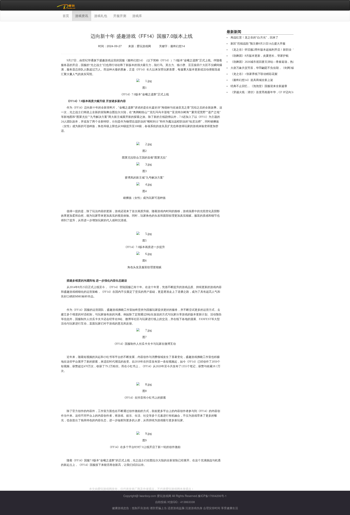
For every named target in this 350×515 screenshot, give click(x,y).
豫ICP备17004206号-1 (212, 496)
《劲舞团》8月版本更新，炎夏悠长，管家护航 (259, 55)
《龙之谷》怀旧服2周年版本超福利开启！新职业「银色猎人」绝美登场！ (276, 49)
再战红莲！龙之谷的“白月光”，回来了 (254, 37)
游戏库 (137, 15)
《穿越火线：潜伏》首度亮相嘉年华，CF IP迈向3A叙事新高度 (269, 92)
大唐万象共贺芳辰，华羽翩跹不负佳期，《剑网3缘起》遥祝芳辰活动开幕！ (277, 67)
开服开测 (119, 15)
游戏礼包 (100, 15)
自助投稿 (160, 502)
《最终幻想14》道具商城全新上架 (251, 80)
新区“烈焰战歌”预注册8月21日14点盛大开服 (257, 43)
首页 (66, 15)
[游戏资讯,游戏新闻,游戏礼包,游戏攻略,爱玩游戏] (66, 5)
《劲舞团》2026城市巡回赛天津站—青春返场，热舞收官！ (267, 61)
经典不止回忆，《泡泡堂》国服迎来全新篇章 (258, 86)
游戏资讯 (81, 15)
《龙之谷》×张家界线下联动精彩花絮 (253, 74)
